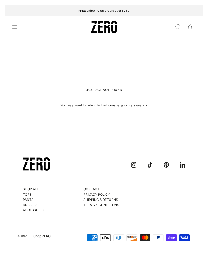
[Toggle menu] (18, 27)
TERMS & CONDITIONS (101, 205)
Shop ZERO (42, 236)
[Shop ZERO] (104, 27)
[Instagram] (134, 165)
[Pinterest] (166, 165)
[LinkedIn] (182, 165)
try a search (137, 105)
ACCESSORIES (34, 210)
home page (114, 105)
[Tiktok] (150, 165)
